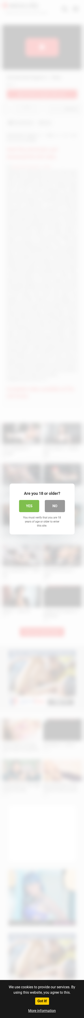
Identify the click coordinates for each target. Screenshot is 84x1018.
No (54, 506)
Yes (29, 506)
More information (42, 1011)
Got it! (42, 1001)
